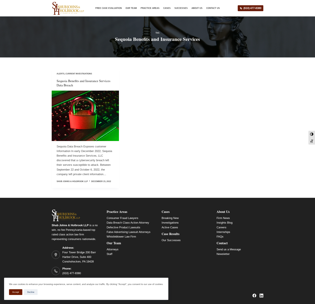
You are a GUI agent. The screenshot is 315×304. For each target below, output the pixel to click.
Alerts (60, 74)
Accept (15, 292)
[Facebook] (254, 295)
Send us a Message (229, 249)
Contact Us (213, 8)
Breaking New (170, 218)
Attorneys (112, 249)
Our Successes (171, 240)
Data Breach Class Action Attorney (128, 222)
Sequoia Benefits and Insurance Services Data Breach (83, 83)
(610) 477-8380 (252, 8)
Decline (30, 292)
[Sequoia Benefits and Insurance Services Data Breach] (85, 116)
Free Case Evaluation (108, 8)
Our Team (131, 8)
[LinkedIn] (261, 295)
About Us (196, 8)
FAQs (220, 236)
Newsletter (223, 254)
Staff (109, 254)
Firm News (223, 218)
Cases (167, 8)
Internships (223, 232)
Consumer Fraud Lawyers (122, 218)
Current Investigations (78, 74)
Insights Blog (224, 222)
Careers (221, 227)
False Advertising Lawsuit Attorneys (128, 232)
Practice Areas (150, 8)
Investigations (170, 222)
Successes (181, 8)
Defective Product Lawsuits (123, 227)
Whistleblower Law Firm (121, 236)
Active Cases (170, 227)
